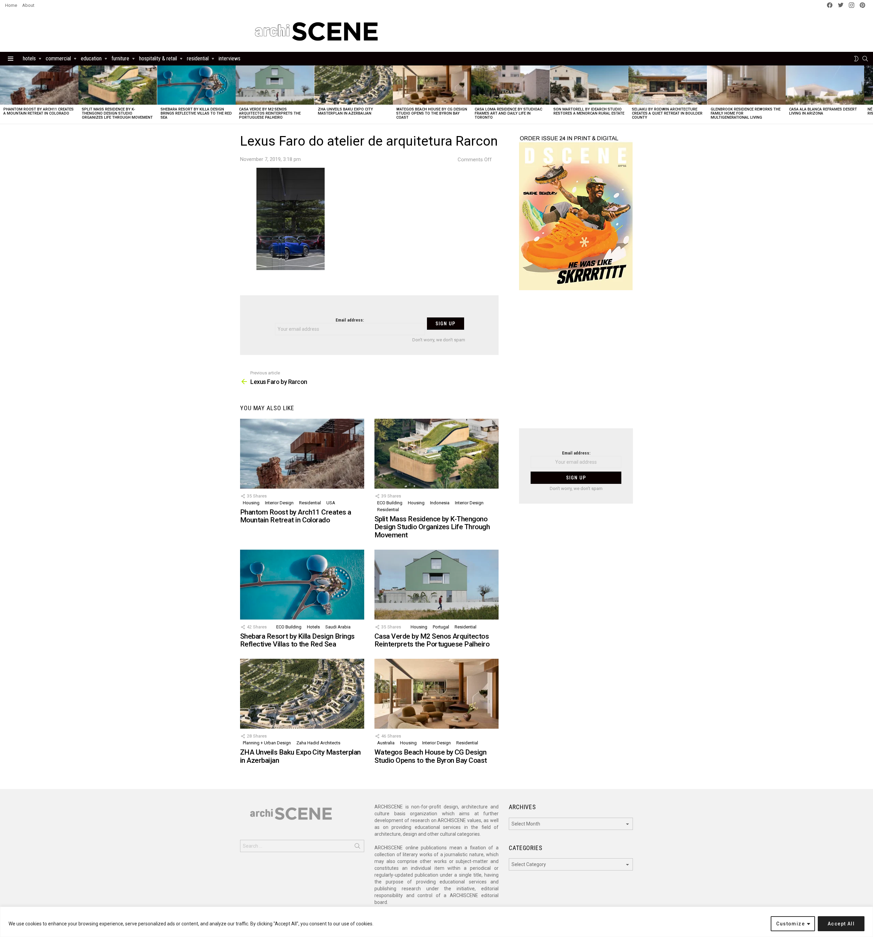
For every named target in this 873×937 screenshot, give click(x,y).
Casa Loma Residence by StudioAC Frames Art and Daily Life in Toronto (508, 113)
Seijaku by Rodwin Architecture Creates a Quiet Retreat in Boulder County (667, 113)
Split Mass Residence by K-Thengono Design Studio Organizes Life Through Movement (117, 113)
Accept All (841, 923)
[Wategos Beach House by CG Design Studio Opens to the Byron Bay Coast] (432, 85)
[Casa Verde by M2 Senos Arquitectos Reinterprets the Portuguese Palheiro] (275, 85)
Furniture (120, 58)
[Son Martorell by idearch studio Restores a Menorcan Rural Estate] (589, 85)
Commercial (58, 58)
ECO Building (389, 502)
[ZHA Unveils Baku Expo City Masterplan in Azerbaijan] (353, 85)
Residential (198, 58)
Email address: (350, 320)
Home (11, 5)
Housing (251, 502)
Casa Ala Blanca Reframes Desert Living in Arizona (823, 111)
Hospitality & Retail (158, 58)
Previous (3, 94)
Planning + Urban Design (267, 742)
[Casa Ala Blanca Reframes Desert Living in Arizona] (825, 85)
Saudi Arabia (338, 626)
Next (869, 94)
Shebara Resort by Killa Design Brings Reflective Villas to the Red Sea (196, 113)
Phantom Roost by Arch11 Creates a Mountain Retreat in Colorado (38, 111)
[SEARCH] (865, 58)
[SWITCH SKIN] (856, 58)
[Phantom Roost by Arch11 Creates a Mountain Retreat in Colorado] (39, 85)
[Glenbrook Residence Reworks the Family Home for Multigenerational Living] (746, 85)
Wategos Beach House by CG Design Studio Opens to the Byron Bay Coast (431, 113)
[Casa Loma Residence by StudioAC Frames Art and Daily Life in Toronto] (510, 85)
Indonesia (439, 502)
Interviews (229, 58)
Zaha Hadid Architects (318, 742)
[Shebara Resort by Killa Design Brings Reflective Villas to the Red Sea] (196, 85)
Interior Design (279, 502)
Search (357, 847)
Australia (386, 742)
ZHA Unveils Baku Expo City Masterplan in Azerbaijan (345, 111)
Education (91, 58)
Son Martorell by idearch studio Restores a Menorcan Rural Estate (588, 111)
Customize (790, 923)
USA (330, 502)
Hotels (29, 58)
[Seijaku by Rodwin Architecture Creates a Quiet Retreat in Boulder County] (667, 85)
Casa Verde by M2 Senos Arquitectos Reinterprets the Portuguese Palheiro (270, 113)
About (28, 5)
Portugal (441, 626)
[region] (436, 922)
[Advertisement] (576, 363)
